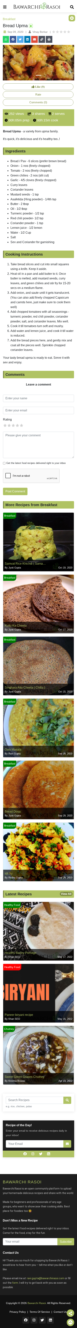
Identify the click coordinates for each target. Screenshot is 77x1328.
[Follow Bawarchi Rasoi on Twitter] (40, 1154)
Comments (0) (38, 102)
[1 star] (5, 425)
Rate (38, 94)
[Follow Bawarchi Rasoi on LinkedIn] (48, 1154)
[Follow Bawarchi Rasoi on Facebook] (25, 1154)
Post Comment (15, 491)
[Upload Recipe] (72, 18)
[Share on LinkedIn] (27, 39)
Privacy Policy (18, 1311)
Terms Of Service (40, 1311)
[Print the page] (49, 39)
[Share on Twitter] (20, 39)
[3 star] (13, 425)
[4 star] (17, 425)
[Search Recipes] (67, 1100)
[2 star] (9, 425)
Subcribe (66, 1241)
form (15, 1282)
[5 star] (21, 425)
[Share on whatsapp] (6, 39)
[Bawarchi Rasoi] (36, 6)
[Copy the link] (41, 39)
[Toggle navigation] (5, 6)
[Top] (70, 1322)
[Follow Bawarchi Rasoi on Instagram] (32, 1154)
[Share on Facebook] (13, 39)
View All (66, 893)
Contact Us (60, 1311)
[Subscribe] (67, 1144)
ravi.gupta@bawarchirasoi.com (45, 1278)
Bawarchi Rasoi (36, 1303)
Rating (7, 419)
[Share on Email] (34, 39)
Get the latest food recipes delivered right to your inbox (36, 463)
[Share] (70, 1313)
